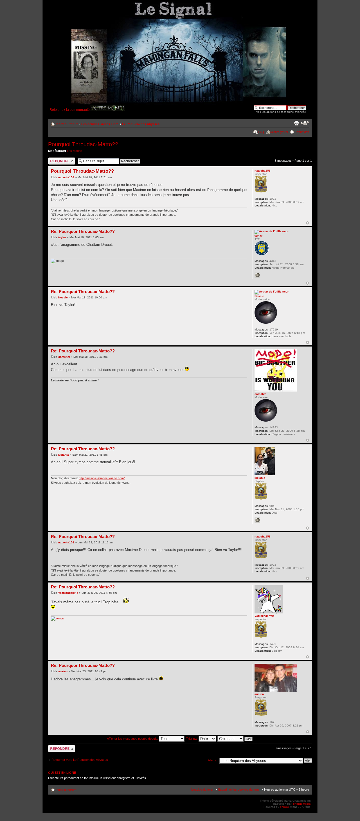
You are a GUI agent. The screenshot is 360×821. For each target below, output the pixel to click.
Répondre (55, 159)
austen (63, 671)
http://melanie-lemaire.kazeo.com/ (102, 478)
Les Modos (74, 150)
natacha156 (66, 177)
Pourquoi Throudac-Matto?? (83, 144)
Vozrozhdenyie (68, 592)
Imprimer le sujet (296, 122)
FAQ (261, 132)
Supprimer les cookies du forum (239, 789)
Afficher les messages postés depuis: (133, 738)
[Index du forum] (169, 53)
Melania (63, 454)
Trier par (192, 738)
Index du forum (67, 124)
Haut (307, 222)
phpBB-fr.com (301, 803)
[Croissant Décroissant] (235, 738)
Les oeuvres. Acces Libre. (100, 124)
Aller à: (212, 760)
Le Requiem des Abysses (140, 124)
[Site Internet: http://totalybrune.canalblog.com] (257, 275)
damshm (64, 356)
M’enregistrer (279, 132)
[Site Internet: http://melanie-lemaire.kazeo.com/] (257, 520)
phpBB (284, 806)
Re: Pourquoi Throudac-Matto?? (83, 231)
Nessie (63, 297)
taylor (62, 237)
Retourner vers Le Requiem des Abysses (79, 759)
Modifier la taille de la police (305, 122)
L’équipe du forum (203, 789)
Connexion (301, 132)
